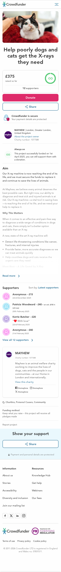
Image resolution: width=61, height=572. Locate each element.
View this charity (24, 382)
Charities (10, 402)
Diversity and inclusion (15, 498)
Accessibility (10, 490)
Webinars (37, 490)
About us (8, 475)
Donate (30, 97)
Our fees (37, 498)
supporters (30, 88)
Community (40, 402)
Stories (6, 482)
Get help (37, 482)
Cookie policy (39, 541)
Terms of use (9, 541)
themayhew (23, 388)
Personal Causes (24, 402)
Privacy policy (24, 541)
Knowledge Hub (41, 475)
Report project (10, 424)
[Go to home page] (14, 4)
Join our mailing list (14, 505)
